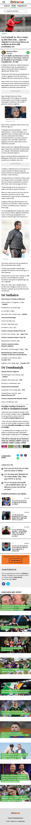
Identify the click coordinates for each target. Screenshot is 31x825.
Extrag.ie (25, 434)
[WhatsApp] (18, 458)
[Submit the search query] (5, 11)
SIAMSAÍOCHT (22, 6)
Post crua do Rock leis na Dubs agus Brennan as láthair (16, 469)
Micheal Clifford (11, 51)
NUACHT (7, 6)
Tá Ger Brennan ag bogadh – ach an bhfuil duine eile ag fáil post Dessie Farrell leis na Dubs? (15, 485)
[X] (18, 455)
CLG (13, 498)
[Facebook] (21, 455)
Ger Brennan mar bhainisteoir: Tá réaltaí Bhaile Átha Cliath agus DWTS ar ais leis (16, 476)
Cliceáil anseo (15, 560)
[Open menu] (4, 2)
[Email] (25, 455)
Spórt (15, 579)
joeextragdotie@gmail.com (14, 418)
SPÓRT (13, 6)
